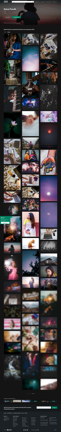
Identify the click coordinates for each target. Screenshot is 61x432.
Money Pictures (24, 420)
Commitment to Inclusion (17, 413)
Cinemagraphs (33, 421)
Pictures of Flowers (15, 424)
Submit (54, 407)
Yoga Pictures (24, 424)
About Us (26, 413)
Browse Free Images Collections (6, 419)
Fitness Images (33, 424)
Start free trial (5, 222)
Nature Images (24, 419)
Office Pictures (15, 420)
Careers (5, 413)
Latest (5, 31)
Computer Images (33, 420)
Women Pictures (15, 423)
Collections (37, 1)
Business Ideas (42, 417)
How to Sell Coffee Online (53, 422)
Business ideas (48, 1)
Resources (54, 1)
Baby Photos (14, 425)
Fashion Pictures (24, 417)
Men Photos (23, 423)
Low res (17, 57)
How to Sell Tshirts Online (43, 425)
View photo (18, 22)
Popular (8, 31)
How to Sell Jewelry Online (44, 423)
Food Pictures (33, 419)
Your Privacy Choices (34, 429)
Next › (33, 393)
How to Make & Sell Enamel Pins (53, 420)
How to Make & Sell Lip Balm (44, 422)
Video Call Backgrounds (25, 425)
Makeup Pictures (33, 417)
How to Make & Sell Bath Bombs (53, 418)
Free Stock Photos (6, 417)
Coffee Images (15, 419)
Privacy (22, 413)
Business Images (15, 417)
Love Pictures (33, 423)
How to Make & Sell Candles (53, 423)
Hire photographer (16, 17)
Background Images (24, 421)
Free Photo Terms (9, 413)
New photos (43, 1)
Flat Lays (14, 421)
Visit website (7, 17)
